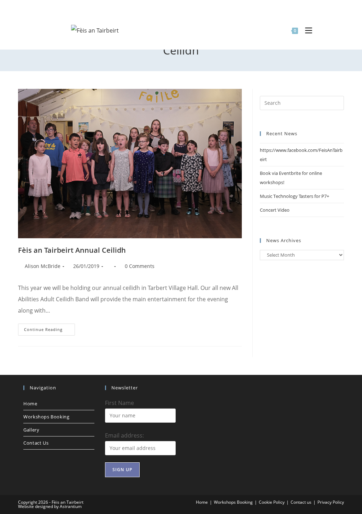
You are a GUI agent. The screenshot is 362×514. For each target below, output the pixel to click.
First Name (119, 403)
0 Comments (139, 266)
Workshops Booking (46, 416)
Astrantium (71, 506)
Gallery (31, 430)
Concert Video (275, 210)
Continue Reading (49, 331)
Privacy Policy (330, 502)
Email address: (124, 435)
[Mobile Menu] (306, 30)
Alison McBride (42, 266)
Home (30, 403)
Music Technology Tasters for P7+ (294, 196)
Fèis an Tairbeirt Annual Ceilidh (72, 250)
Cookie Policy (272, 502)
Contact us (35, 443)
